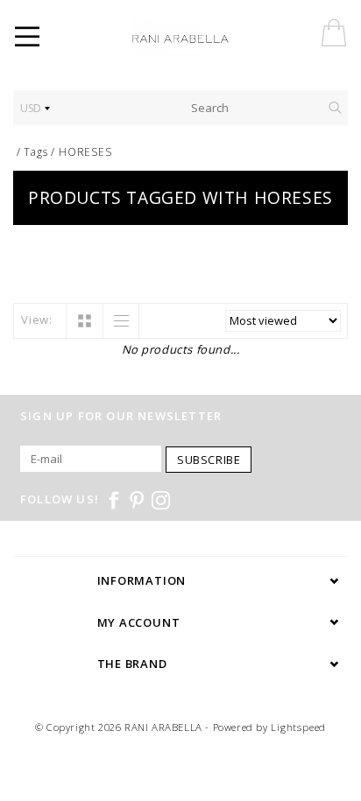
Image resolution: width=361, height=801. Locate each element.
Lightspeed (298, 727)
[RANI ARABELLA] (205, 39)
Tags (35, 151)
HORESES (85, 151)
